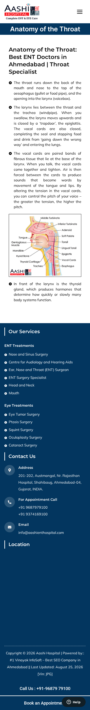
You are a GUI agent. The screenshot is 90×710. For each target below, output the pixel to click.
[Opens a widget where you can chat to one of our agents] (74, 702)
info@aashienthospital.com (41, 532)
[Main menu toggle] (80, 12)
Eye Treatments (18, 405)
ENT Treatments (19, 345)
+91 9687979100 (33, 507)
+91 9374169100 (33, 514)
